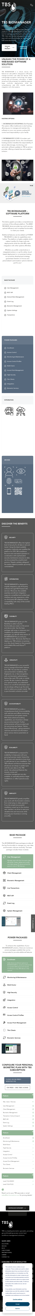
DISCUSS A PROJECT (7, 48)
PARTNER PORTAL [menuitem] (7, 1252)
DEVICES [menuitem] (4, 1246)
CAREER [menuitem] (4, 1255)
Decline (17, 1308)
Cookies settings (17, 1299)
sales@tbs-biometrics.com (10, 1195)
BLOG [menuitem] (3, 1248)
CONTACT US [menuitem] (5, 1257)
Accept (17, 1304)
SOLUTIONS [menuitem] (5, 1244)
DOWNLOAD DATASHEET (23, 47)
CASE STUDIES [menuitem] (6, 1250)
